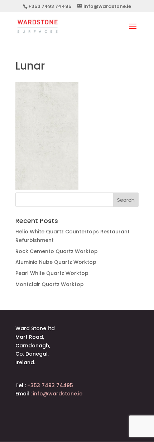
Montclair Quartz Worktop (49, 284)
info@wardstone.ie (57, 393)
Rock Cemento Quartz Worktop (56, 251)
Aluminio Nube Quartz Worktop (55, 262)
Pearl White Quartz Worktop (51, 273)
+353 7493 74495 (50, 6)
